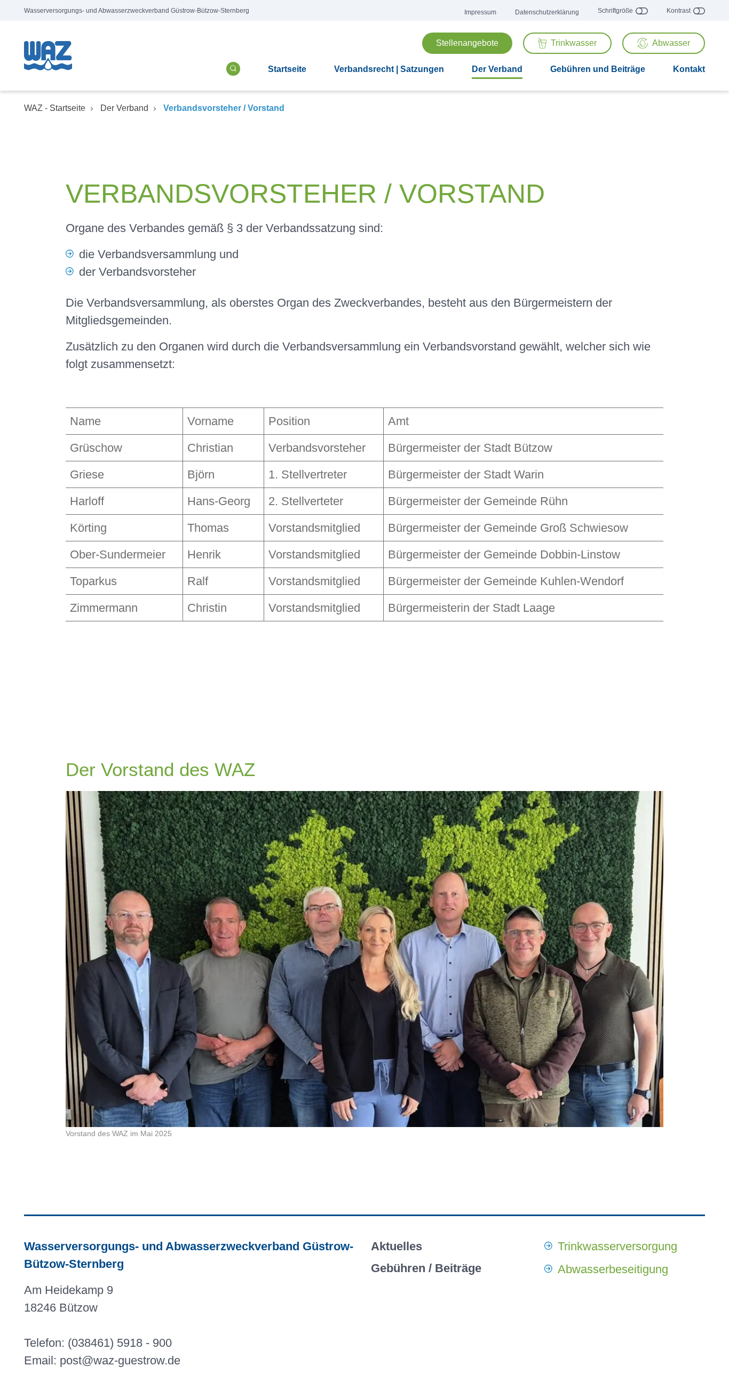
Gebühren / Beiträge (426, 1268)
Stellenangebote (467, 42)
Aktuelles (396, 1246)
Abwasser (671, 42)
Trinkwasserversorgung (617, 1246)
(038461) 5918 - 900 (120, 1342)
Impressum (480, 12)
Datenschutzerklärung (547, 12)
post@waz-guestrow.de (120, 1360)
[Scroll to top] (709, 1362)
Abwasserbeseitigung (613, 1269)
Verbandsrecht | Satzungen (389, 69)
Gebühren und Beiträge (597, 69)
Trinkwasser (574, 42)
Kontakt (689, 69)
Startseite (287, 69)
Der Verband (497, 69)
